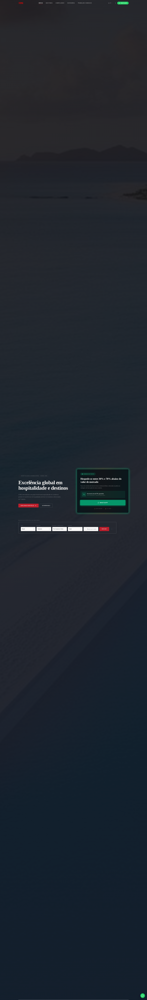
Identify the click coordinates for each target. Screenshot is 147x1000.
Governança (46, 505)
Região (38, 525)
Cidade (70, 525)
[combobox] (28, 529)
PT (110, 3)
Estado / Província (57, 525)
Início (41, 3)
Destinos (49, 3)
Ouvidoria (71, 3)
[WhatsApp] (142, 995)
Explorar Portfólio (27, 505)
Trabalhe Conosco (85, 3)
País (22, 525)
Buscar (104, 528)
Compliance (60, 3)
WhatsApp (124, 3)
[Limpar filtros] (112, 529)
